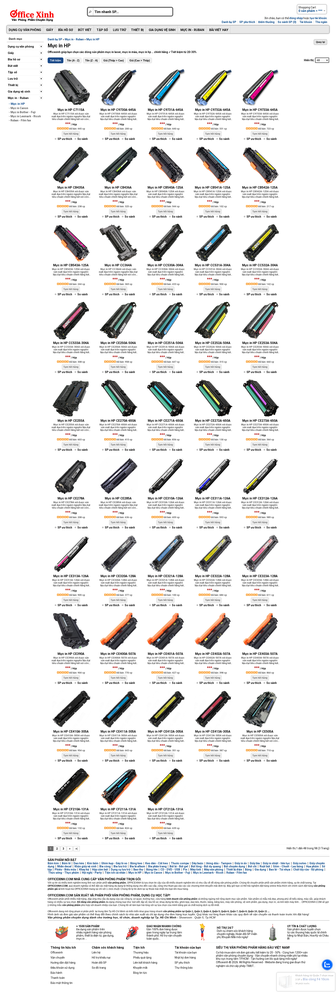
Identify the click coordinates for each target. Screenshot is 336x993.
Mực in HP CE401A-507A (165, 654)
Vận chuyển (58, 957)
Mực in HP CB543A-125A (71, 265)
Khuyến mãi (140, 967)
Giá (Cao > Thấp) (140, 60)
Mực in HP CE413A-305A (212, 731)
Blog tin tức (140, 972)
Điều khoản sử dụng (62, 967)
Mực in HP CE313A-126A (71, 576)
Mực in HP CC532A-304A (260, 265)
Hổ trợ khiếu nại (101, 957)
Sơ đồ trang (99, 967)
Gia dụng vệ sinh (162, 30)
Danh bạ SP (229, 22)
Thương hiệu (141, 952)
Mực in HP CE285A (118, 498)
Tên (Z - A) (91, 60)
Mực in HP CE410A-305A (71, 731)
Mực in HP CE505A (260, 731)
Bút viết (85, 30)
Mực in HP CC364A (118, 265)
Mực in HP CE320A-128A (118, 576)
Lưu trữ (119, 30)
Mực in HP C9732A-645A (212, 110)
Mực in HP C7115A (71, 110)
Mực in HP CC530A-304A (165, 265)
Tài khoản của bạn (186, 952)
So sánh (82, 138)
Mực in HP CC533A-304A (71, 343)
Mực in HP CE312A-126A (260, 498)
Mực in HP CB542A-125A (260, 187)
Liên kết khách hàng (145, 962)
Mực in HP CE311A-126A (212, 498)
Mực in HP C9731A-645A (165, 110)
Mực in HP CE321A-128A (165, 576)
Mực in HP (93, 39)
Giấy (49, 30)
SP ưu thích (65, 138)
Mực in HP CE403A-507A (260, 654)
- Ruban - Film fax (20, 120)
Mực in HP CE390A (71, 654)
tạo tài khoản (318, 18)
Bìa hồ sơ (65, 30)
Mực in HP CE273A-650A (260, 420)
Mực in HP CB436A (118, 187)
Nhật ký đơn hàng (185, 957)
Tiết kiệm (55, 60)
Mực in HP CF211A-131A (118, 809)
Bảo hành (56, 972)
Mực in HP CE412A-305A (165, 731)
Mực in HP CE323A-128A (260, 576)
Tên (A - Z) (73, 60)
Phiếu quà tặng (142, 957)
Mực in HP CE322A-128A (212, 576)
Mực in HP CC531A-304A (213, 265)
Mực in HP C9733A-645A (260, 110)
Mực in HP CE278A (71, 498)
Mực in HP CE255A (71, 420)
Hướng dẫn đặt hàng (63, 962)
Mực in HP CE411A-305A (118, 731)
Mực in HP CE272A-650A (212, 420)
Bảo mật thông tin (62, 982)
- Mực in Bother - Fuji (22, 112)
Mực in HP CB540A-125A (165, 187)
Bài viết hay (218, 30)
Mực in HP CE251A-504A (165, 343)
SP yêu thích (247, 22)
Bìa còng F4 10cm (316, 979)
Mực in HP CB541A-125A (212, 187)
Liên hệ (96, 952)
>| (76, 848)
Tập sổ (102, 30)
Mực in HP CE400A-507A (118, 654)
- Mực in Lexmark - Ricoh (25, 116)
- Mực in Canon (18, 108)
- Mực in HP (17, 104)
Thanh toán (58, 977)
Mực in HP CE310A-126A (165, 498)
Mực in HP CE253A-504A (260, 343)
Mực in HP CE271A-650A (165, 420)
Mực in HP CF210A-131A (71, 809)
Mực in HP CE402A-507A (212, 654)
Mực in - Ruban (192, 30)
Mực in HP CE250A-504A (118, 343)
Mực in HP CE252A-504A (212, 343)
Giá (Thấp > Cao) (113, 60)
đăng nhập (296, 18)
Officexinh (57, 952)
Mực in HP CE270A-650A (118, 420)
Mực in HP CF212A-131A (165, 809)
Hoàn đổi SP (99, 962)
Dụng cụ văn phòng (25, 30)
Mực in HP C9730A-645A (118, 110)
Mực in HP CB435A (70, 187)
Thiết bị (137, 30)
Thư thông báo (184, 967)
